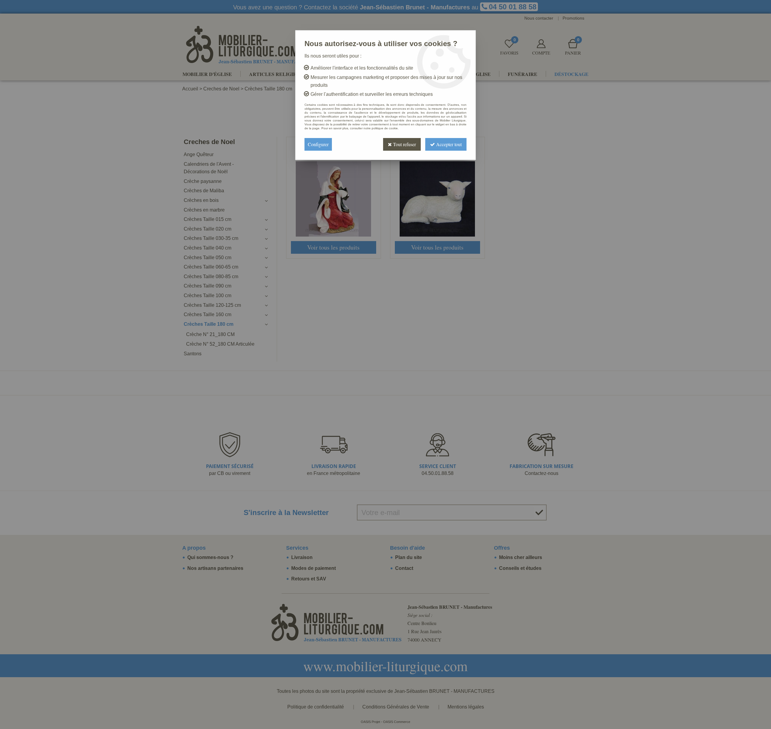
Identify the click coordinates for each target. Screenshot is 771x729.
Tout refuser (404, 144)
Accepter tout (448, 144)
